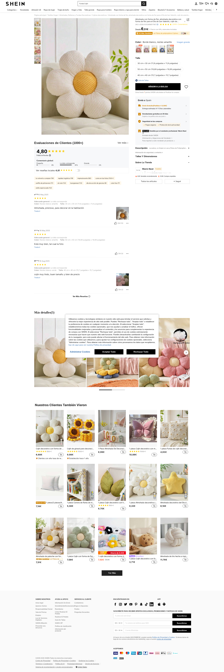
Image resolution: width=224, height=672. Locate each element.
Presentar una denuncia (41, 627)
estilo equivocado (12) (44, 188)
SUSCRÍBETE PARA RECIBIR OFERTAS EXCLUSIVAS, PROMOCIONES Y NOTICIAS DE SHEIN (148, 611)
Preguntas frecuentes (81, 612)
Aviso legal (39, 603)
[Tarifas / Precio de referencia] (149, 29)
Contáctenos (78, 603)
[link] (201, 3)
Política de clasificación (63, 626)
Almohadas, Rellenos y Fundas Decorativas (75, 15)
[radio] (138, 49)
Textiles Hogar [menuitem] (197, 10)
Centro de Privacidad (43, 661)
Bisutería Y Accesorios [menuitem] (166, 10)
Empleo (38, 615)
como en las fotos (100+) (105, 178)
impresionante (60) (84, 178)
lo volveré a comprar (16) (45, 178)
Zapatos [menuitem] (152, 10)
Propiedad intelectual (74, 664)
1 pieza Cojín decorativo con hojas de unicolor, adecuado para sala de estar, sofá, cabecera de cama (112, 503)
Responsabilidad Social (44, 609)
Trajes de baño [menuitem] (63, 10)
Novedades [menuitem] (24, 10)
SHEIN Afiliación (41, 623)
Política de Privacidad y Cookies (163, 637)
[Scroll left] (213, 9)
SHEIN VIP (59, 623)
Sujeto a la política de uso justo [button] (153, 116)
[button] (211, 3)
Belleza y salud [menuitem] (183, 10)
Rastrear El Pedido (61, 617)
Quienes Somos (41, 606)
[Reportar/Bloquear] (127, 223)
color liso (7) (115, 183)
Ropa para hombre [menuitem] (104, 10)
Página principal (40, 15)
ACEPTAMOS (118, 649)
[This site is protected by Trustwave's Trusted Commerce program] (115, 658)
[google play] (164, 605)
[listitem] (50, 435)
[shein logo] (15, 3)
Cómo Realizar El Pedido (61, 613)
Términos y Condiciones (44, 664)
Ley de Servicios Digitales (41, 619)
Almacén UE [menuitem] (36, 10)
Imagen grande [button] (183, 42)
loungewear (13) (76, 183)
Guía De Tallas (60, 620)
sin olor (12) (62, 183)
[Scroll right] (216, 9)
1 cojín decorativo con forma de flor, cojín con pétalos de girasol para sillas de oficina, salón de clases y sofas (112, 556)
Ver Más (112, 573)
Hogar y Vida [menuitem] (77, 10)
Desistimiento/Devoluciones (65, 606)
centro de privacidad (164, 639)
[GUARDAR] (186, 86)
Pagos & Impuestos (81, 606)
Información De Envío (62, 603)
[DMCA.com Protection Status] (121, 658)
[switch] (78, 170)
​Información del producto (60, 630)
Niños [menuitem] (144, 10)
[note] (50, 458)
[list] (134, 604)
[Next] (186, 352)
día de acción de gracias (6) (96, 183)
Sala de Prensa (41, 612)
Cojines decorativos (99, 15)
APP (159, 599)
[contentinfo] (152, 653)
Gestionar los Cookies (86, 661)
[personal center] (196, 3)
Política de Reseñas (42, 155)
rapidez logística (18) (65, 178)
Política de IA (60, 664)
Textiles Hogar (52, 15)
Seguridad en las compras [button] (152, 121)
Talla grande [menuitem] (89, 10)
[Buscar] (143, 3)
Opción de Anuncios (92, 664)
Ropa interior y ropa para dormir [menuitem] (126, 10)
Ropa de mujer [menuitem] (49, 10)
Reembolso (59, 609)
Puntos (76, 609)
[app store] (159, 605)
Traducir (37, 211)
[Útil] (115, 223)
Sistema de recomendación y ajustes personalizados (54, 667)
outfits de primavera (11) (44, 183)
